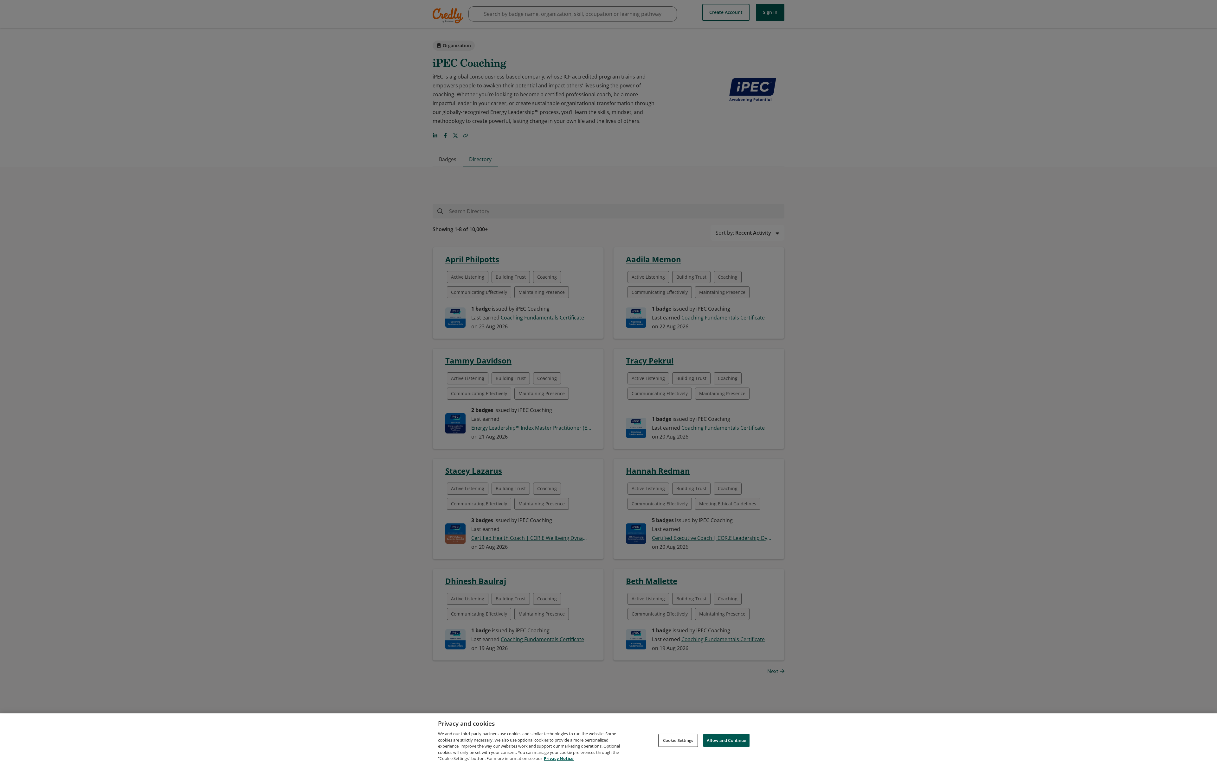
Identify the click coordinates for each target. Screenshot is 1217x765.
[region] (608, 739)
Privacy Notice (559, 758)
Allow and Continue (726, 740)
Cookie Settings (678, 740)
